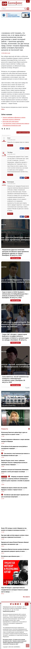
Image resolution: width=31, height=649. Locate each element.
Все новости (26, 597)
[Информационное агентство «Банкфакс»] (11, 3)
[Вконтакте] (13, 603)
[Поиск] (25, 9)
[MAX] (18, 603)
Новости (4, 429)
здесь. (3, 109)
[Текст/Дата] (28, 9)
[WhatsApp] (9, 129)
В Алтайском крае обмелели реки (10, 556)
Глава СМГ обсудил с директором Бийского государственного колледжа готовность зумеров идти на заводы (14, 590)
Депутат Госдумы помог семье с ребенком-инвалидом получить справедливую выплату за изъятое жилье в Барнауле (14, 462)
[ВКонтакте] (2, 129)
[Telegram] (7, 129)
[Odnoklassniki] (20, 603)
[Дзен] (15, 603)
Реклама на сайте (13, 644)
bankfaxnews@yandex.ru (9, 611)
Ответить (10, 145)
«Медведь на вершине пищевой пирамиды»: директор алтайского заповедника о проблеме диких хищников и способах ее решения (15, 478)
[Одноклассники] (5, 129)
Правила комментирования (19, 641)
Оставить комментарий (23, 132)
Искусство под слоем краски (11, 121)
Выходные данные (7, 639)
